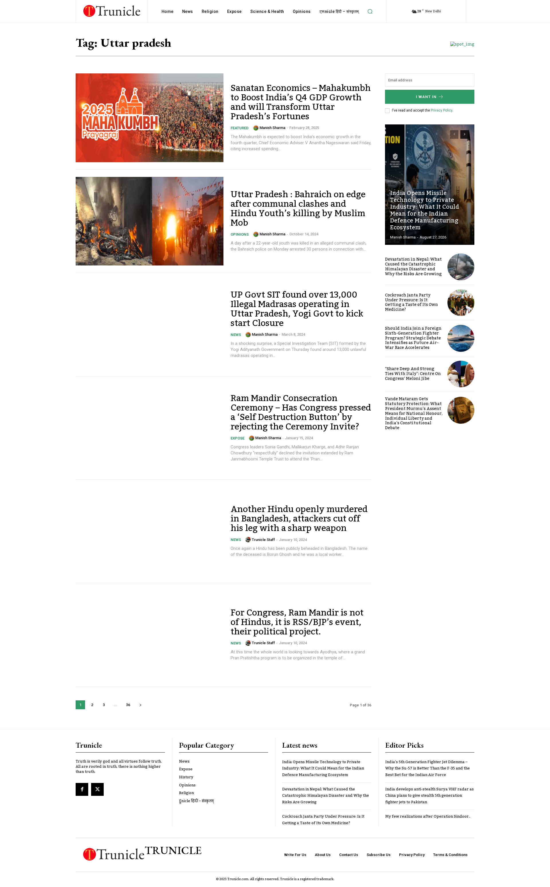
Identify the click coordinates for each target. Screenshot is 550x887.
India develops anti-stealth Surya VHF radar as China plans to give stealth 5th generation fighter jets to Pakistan (429, 796)
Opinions (240, 234)
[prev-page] (454, 134)
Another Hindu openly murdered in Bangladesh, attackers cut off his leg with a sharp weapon (299, 519)
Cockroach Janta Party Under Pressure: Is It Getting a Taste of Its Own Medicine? (411, 302)
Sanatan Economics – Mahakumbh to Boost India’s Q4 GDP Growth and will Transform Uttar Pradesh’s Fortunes (301, 102)
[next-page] (140, 704)
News (236, 335)
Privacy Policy (441, 110)
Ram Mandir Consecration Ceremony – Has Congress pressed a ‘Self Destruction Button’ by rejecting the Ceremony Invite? (301, 412)
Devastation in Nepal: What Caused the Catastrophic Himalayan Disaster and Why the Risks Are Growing (413, 266)
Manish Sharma (272, 128)
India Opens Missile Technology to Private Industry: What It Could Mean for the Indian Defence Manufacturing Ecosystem (424, 210)
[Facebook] (82, 789)
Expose (237, 438)
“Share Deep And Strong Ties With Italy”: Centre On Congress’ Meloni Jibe (413, 374)
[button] (370, 11)
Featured (240, 128)
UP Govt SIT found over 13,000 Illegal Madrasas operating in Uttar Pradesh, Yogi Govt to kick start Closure (297, 309)
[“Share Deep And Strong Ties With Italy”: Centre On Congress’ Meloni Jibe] (460, 374)
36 (128, 705)
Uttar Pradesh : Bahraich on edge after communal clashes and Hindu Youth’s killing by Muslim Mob (298, 209)
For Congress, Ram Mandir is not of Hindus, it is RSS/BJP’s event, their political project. (297, 622)
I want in (426, 97)
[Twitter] (97, 789)
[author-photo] (256, 128)
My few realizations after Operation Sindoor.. (427, 816)
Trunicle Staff (263, 540)
